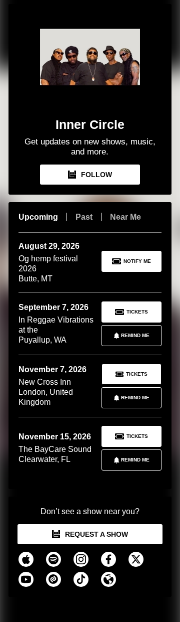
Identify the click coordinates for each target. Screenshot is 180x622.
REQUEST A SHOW (96, 534)
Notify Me (137, 261)
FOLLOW (96, 175)
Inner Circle (90, 124)
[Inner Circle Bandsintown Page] (90, 64)
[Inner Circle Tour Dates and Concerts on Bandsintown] (90, 607)
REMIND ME (135, 335)
